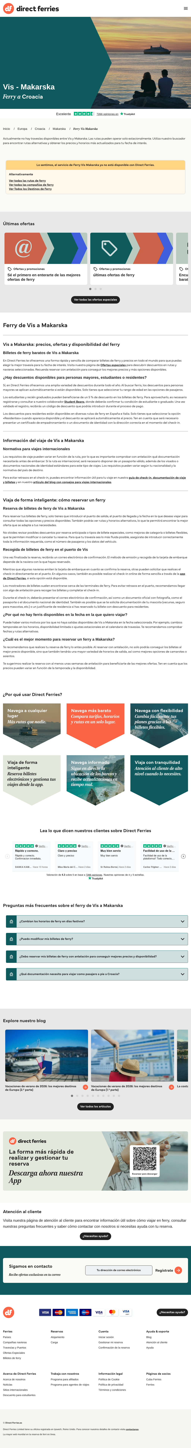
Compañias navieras (15, 1342)
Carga (54, 1342)
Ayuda (150, 1347)
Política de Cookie (109, 1379)
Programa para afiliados (65, 1379)
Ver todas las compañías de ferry (31, 184)
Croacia (40, 129)
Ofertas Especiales (14, 1352)
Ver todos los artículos (95, 1106)
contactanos (132, 1429)
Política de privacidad (110, 1384)
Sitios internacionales (15, 1389)
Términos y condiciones (112, 1389)
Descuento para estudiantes (19, 1395)
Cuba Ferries (153, 1379)
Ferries (150, 1384)
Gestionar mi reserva (110, 1342)
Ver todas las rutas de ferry (27, 180)
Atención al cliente (156, 1342)
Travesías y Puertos (14, 1347)
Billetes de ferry (12, 1358)
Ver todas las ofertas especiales (95, 299)
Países (7, 1337)
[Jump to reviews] (95, 114)
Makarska (59, 129)
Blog (148, 1337)
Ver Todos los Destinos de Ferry (30, 189)
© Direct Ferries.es (12, 1423)
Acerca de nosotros (14, 1379)
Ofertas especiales (113, 365)
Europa (22, 129)
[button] (97, 921)
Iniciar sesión (106, 1337)
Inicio (6, 129)
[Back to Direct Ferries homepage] (31, 8)
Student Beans (74, 401)
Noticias (7, 1384)
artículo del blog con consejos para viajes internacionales (72, 482)
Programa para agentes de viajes (70, 1384)
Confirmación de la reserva (114, 1347)
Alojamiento (57, 1337)
